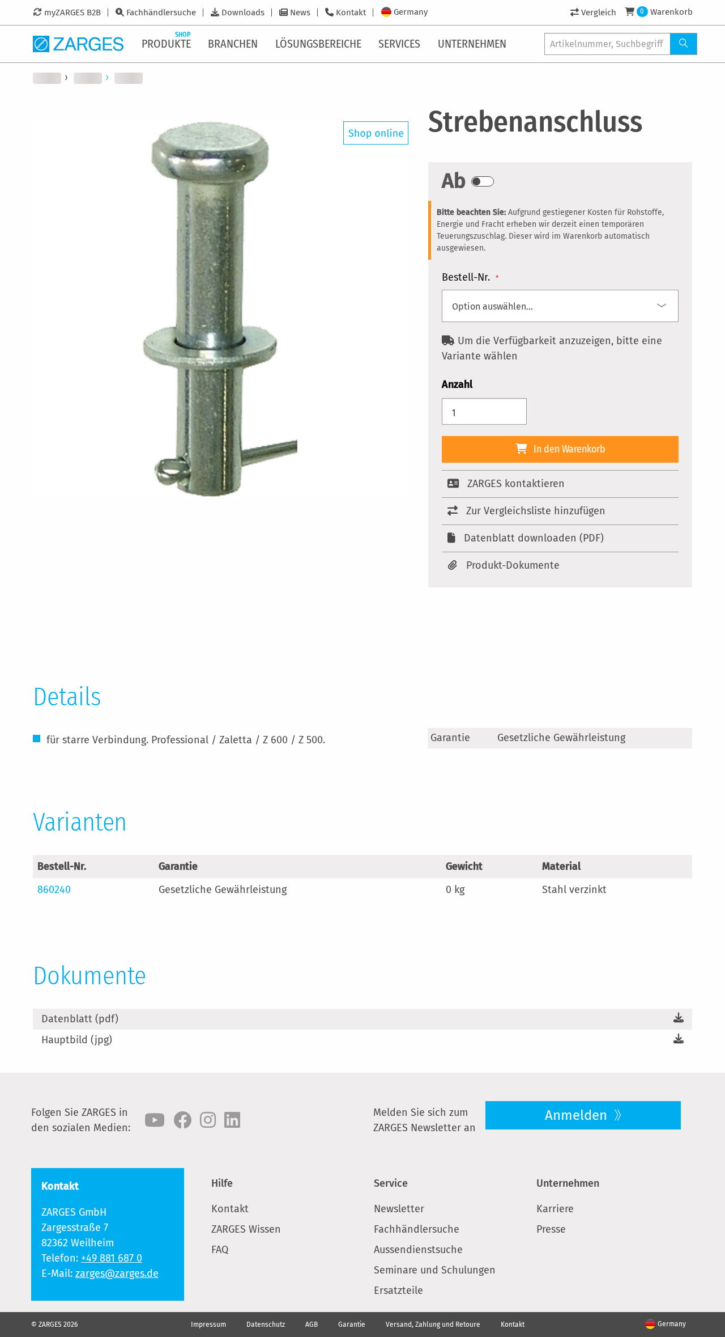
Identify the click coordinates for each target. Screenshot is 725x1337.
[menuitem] (167, 43)
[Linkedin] (232, 1120)
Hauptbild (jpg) (76, 1040)
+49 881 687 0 (111, 1258)
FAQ (219, 1249)
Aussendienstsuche (418, 1249)
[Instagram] (208, 1120)
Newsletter (399, 1209)
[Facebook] (182, 1120)
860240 (54, 889)
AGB (311, 1324)
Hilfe (222, 1183)
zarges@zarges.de (117, 1273)
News (300, 12)
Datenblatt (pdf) (79, 1019)
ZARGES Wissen (246, 1229)
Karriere (555, 1209)
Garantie (351, 1324)
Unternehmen (567, 1183)
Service (391, 1183)
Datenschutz (265, 1324)
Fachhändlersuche (161, 12)
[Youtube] (154, 1120)
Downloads (243, 12)
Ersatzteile (398, 1290)
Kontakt (351, 12)
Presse (551, 1229)
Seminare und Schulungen (435, 1270)
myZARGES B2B (72, 12)
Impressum (208, 1324)
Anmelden (578, 1115)
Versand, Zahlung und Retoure (433, 1324)
